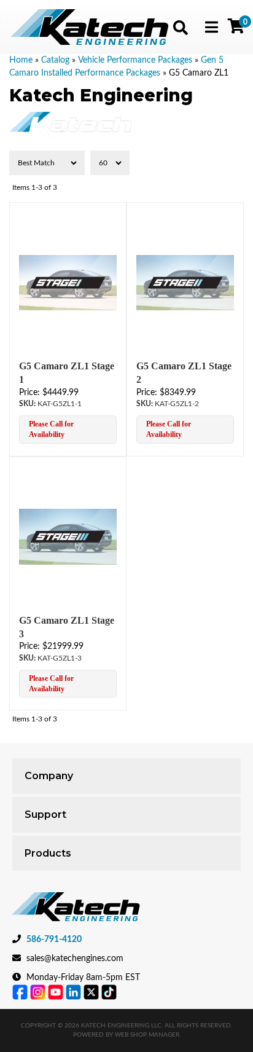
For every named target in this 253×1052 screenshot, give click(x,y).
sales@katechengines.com (74, 958)
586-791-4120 (54, 939)
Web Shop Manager (147, 1035)
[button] (180, 27)
